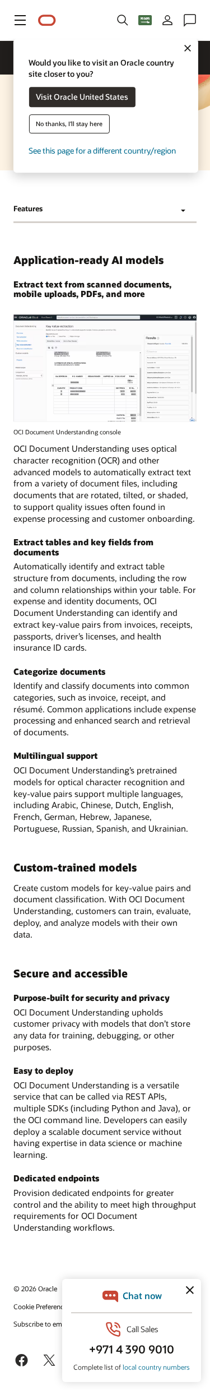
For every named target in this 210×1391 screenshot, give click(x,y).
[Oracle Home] (47, 20)
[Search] (122, 20)
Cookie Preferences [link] (42, 1306)
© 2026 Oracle (35, 1288)
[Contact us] (190, 20)
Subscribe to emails (42, 1323)
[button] (20, 20)
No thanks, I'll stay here (69, 124)
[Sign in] (167, 20)
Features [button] (28, 208)
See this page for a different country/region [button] (102, 151)
